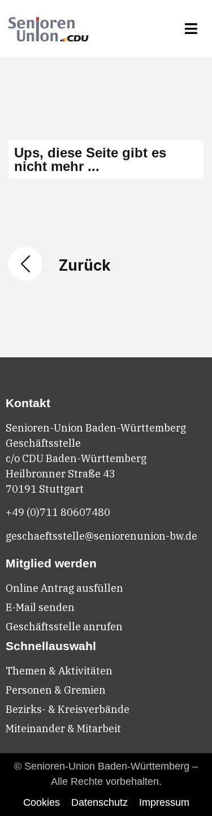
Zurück (85, 265)
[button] (191, 29)
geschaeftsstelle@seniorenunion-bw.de (101, 535)
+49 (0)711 (33, 512)
